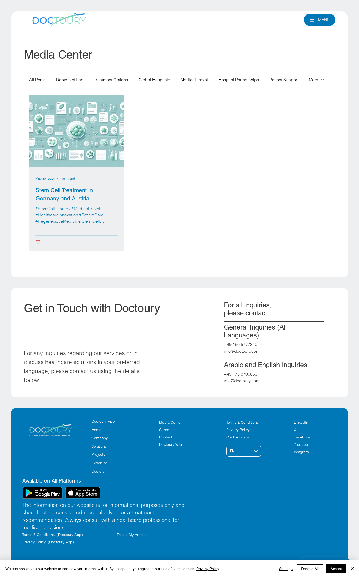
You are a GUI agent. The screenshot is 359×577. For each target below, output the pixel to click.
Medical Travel (194, 79)
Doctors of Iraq (70, 79)
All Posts (37, 79)
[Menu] (312, 19)
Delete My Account (133, 534)
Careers (165, 429)
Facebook (302, 437)
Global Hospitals (154, 79)
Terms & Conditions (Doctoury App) (53, 534)
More (313, 79)
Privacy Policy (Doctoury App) (48, 542)
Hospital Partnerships (238, 79)
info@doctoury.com (241, 351)
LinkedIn (301, 422)
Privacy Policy (238, 429)
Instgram (301, 451)
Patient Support (283, 79)
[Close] (353, 568)
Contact (165, 437)
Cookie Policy (237, 437)
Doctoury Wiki (170, 444)
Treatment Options (111, 79)
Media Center (170, 422)
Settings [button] (286, 568)
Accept (336, 568)
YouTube (301, 444)
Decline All (310, 568)
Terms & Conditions (243, 422)
